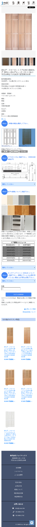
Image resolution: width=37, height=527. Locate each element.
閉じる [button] (3, 119)
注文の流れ (18, 482)
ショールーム (18, 471)
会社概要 (18, 467)
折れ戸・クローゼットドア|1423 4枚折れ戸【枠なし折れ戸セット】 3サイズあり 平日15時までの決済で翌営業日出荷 (10, 393)
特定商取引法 (18, 496)
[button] (13, 2)
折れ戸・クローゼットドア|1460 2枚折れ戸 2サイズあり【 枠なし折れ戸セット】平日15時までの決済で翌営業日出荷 (27, 352)
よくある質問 (18, 475)
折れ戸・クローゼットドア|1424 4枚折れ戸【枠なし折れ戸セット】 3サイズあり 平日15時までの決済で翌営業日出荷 (27, 393)
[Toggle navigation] (33, 3)
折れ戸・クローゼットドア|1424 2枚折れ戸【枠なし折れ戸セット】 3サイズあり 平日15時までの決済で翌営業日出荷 (10, 352)
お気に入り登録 (31, 309)
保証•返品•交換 (18, 493)
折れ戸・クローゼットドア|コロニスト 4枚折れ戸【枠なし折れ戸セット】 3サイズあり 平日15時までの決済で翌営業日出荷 (10, 435)
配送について (18, 489)
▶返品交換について (29, 312)
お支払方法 (18, 486)
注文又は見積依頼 (18, 294)
